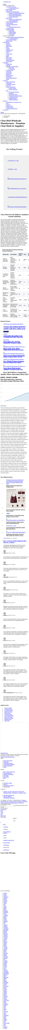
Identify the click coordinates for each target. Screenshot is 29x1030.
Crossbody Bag (9, 70)
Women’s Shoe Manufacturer (12, 11)
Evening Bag (9, 73)
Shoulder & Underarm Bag (12, 66)
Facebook (11, 785)
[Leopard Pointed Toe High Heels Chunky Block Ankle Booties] (11, 525)
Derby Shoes (9, 57)
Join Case (8, 85)
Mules (7, 56)
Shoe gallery (6, 777)
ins (6, 784)
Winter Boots (7, 713)
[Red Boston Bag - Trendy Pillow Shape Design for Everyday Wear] (8, 513)
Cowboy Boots (9, 23)
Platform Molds (12, 32)
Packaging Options (13, 94)
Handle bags (9, 64)
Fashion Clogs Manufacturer (15, 19)
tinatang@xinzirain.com (8, 795)
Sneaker (8, 43)
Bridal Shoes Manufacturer (15, 14)
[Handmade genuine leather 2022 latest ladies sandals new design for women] (16, 532)
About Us (5, 80)
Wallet (7, 79)
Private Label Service (11, 9)
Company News (9, 107)
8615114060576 (7, 831)
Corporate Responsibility (8, 764)
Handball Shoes (7, 719)
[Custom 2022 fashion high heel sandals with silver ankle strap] (13, 324)
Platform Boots (14, 802)
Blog (4, 778)
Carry (2, 813)
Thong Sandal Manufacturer (15, 15)
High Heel (8, 45)
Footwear (8, 104)
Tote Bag (8, 65)
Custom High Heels (13, 16)
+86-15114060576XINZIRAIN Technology (9, 797)
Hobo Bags (11, 67)
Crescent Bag (12, 69)
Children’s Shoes (10, 28)
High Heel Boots (4, 801)
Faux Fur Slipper (8, 708)
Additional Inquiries (13, 99)
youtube (10, 783)
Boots (7, 47)
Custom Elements (10, 29)
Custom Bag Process (13, 38)
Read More (6, 331)
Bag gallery (6, 775)
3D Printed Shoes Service (14, 27)
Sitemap (24, 800)
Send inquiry (3, 809)
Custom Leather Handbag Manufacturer (15, 37)
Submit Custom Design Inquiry (7, 757)
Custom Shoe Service (11, 6)
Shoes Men (6, 720)
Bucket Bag (8, 76)
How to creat (9, 41)
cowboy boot (9, 53)
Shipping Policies (13, 98)
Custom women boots (5, 802)
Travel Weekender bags (11, 78)
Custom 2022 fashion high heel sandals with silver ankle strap (14, 327)
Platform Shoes (9, 50)
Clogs (7, 52)
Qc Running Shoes (8, 710)
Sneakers (8, 25)
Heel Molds (11, 30)
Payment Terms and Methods (15, 95)
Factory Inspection (13, 89)
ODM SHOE (6, 42)
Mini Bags (8, 74)
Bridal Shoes (9, 46)
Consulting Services (13, 97)
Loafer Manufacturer (13, 20)
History (5, 767)
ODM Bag (5, 62)
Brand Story (9, 83)
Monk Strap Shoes (10, 60)
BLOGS (5, 101)
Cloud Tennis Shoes (8, 715)
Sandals (8, 48)
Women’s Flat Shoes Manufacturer (16, 13)
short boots (24, 801)
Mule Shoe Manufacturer (11, 22)
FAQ (7, 90)
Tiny (2, 814)
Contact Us (5, 109)
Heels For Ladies (8, 711)
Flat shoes (8, 51)
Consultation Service (10, 84)
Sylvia (2, 812)
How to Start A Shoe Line (9, 771)
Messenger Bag (9, 75)
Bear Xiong (3, 815)
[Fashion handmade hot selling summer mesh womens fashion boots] (16, 520)
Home (4, 4)
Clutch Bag (8, 71)
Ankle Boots (19, 801)
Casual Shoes (9, 61)
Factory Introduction (10, 87)
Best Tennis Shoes (8, 716)
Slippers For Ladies (8, 718)
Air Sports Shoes (8, 709)
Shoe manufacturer (7, 773)
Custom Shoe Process (14, 8)
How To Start (9, 10)
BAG (7, 103)
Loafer (7, 55)
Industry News (9, 106)
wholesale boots (12, 801)
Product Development (14, 92)
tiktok (8, 786)
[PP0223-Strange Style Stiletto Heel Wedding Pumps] (16, 483)
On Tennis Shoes (8, 714)
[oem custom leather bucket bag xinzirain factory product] (16, 507)
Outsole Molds (12, 33)
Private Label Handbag (11, 39)
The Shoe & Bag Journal (11, 108)
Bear (2, 810)
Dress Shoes (9, 59)
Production (11, 93)
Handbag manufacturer (8, 774)
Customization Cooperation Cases (13, 102)
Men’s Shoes (9, 18)
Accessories (11, 34)
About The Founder (10, 81)
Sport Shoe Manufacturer (11, 24)
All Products (21, 802)
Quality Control (12, 88)
